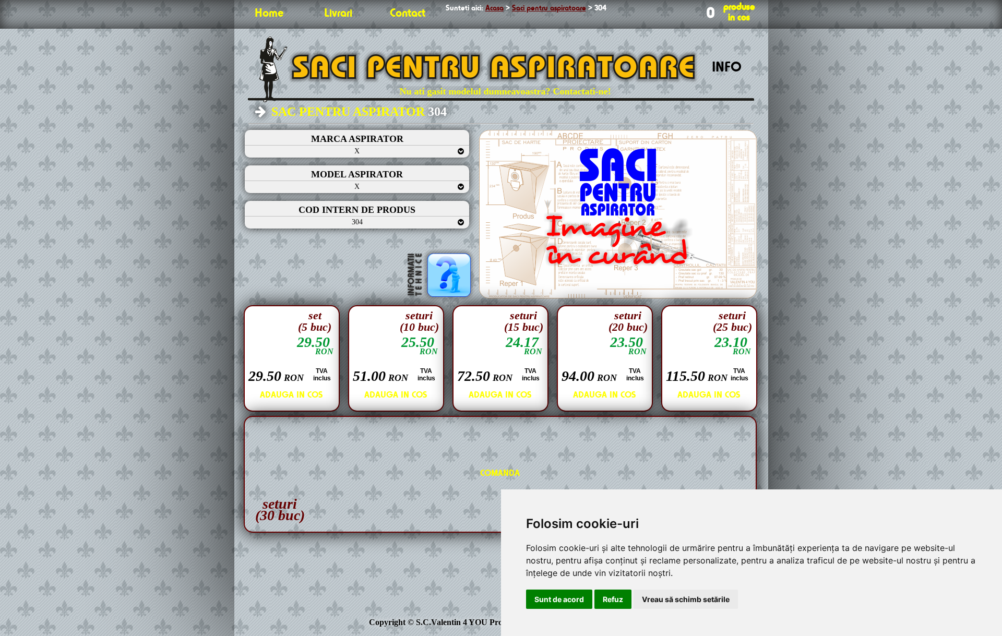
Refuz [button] (613, 599)
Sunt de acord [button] (559, 599)
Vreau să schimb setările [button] (686, 599)
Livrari (338, 13)
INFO (727, 68)
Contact (407, 13)
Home (269, 13)
